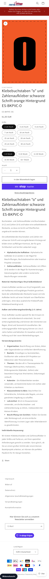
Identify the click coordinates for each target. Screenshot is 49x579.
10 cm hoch (24, 132)
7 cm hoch (9, 132)
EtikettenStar (20, 574)
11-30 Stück (38, 154)
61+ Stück (25, 160)
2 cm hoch (9, 127)
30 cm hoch (26, 144)
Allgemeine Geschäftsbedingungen (19, 496)
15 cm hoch (9, 138)
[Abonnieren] (41, 526)
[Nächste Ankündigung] (44, 11)
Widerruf (8, 484)
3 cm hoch (24, 127)
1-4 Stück (8, 154)
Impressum (9, 479)
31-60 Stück (9, 160)
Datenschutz (10, 490)
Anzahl (4, 165)
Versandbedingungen (13, 502)
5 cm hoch (39, 127)
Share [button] (7, 460)
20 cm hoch (25, 138)
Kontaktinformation (13, 507)
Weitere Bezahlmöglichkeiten (24, 193)
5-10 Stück (23, 154)
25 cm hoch (9, 144)
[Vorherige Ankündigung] (4, 11)
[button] (5, 3)
